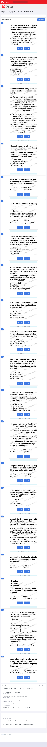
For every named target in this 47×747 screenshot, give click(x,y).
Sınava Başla (41, 19)
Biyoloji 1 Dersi (19, 11)
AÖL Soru (3, 11)
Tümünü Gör (41, 685)
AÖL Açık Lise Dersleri (11, 11)
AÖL (3, 734)
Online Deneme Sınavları (28, 11)
